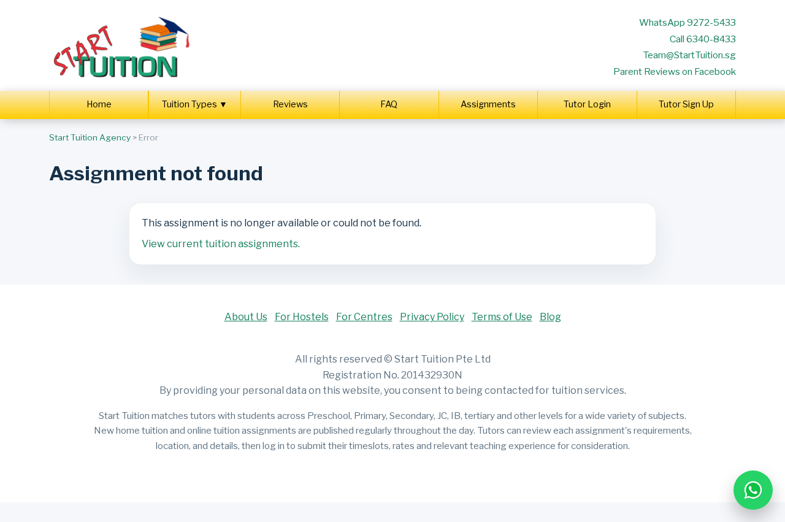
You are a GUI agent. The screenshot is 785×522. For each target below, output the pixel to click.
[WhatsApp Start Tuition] (753, 490)
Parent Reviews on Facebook (674, 71)
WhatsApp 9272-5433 (687, 22)
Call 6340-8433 (703, 39)
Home (99, 104)
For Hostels (302, 317)
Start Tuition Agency (90, 137)
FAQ (388, 104)
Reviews (290, 104)
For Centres (364, 317)
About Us (245, 317)
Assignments (488, 104)
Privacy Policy (432, 317)
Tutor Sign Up (686, 104)
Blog (550, 317)
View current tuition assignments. (221, 244)
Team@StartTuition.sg (689, 55)
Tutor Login (587, 104)
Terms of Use (502, 317)
